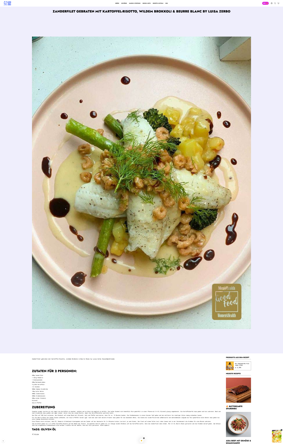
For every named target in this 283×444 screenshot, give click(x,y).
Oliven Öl (48, 429)
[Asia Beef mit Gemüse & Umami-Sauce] (238, 424)
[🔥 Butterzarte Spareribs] (238, 390)
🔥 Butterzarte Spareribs (234, 407)
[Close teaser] (144, 438)
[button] (117, 3)
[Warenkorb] (278, 3)
